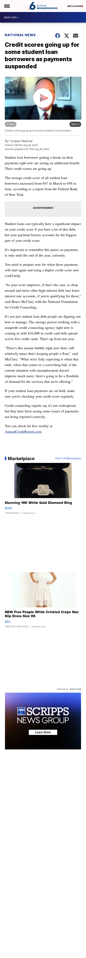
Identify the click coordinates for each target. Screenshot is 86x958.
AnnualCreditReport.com (23, 431)
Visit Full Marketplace (68, 458)
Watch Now (74, 6)
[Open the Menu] (6, 6)
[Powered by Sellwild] (75, 689)
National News (20, 35)
